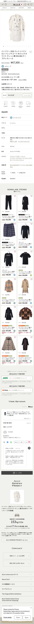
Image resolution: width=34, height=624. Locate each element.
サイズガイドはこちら (24, 141)
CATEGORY (21, 7)
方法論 (6, 535)
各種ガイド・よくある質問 (17, 556)
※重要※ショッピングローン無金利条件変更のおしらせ (17, 1)
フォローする (27, 95)
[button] (31, 4)
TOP (2, 9)
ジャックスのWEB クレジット (18, 378)
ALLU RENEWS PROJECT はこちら (17, 540)
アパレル (12, 156)
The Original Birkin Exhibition (11, 594)
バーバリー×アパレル (15, 158)
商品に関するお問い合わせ (17, 563)
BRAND (29, 7)
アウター (18, 156)
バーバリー (13, 123)
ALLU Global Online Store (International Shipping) (10, 599)
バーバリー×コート (19, 160)
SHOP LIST (12, 7)
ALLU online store (14, 165)
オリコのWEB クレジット (16, 390)
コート (23, 156)
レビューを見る (22, 79)
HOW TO (4, 7)
